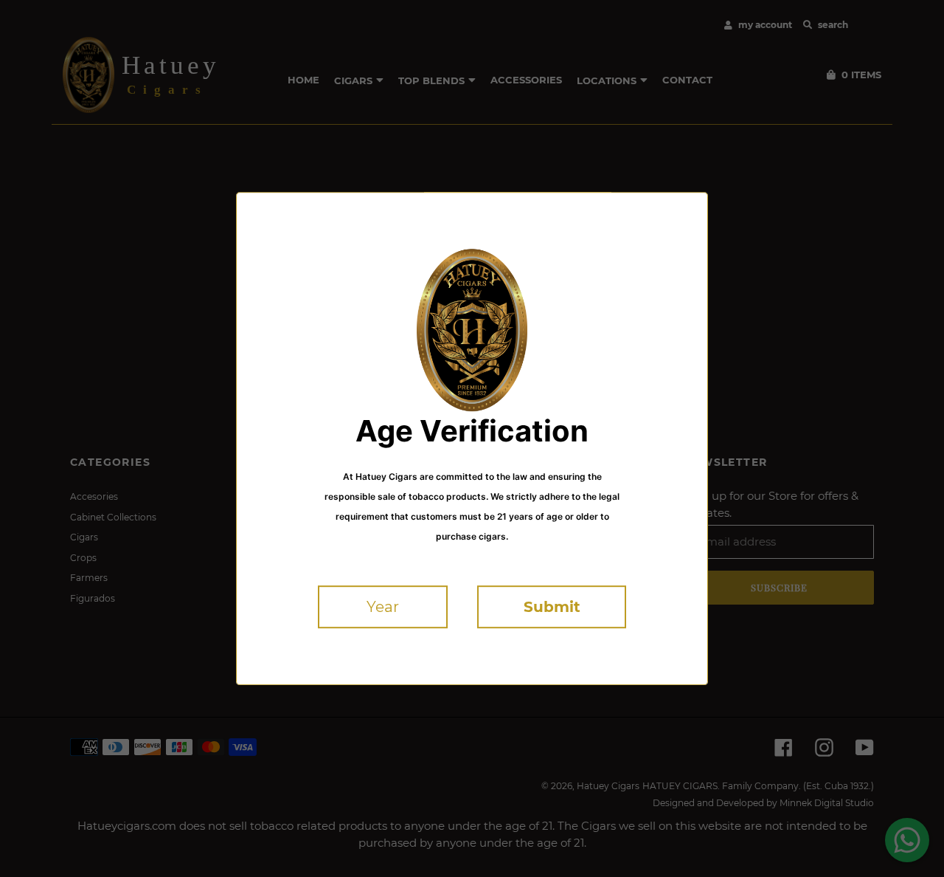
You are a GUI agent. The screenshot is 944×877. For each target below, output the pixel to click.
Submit (552, 607)
